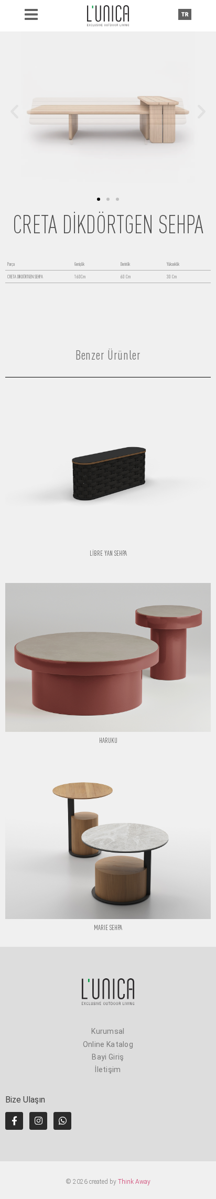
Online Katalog (108, 1044)
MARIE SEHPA (108, 928)
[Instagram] (38, 1121)
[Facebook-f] (14, 1121)
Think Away (134, 1181)
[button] (14, 111)
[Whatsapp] (62, 1121)
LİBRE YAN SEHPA (108, 553)
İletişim (108, 1069)
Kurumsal (107, 1031)
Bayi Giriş (108, 1057)
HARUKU (108, 740)
